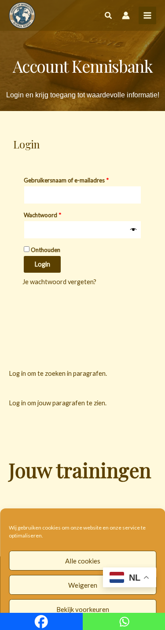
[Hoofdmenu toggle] (147, 15)
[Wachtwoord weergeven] (133, 229)
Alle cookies (82, 561)
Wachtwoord (51, 214)
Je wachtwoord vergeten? (59, 281)
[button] (109, 16)
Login (42, 264)
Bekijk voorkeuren (82, 609)
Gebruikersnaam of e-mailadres (75, 179)
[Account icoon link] (126, 15)
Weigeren (82, 585)
